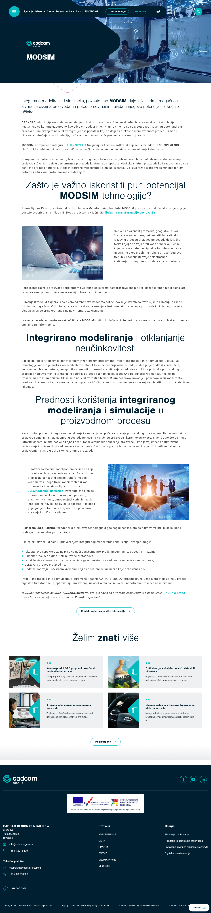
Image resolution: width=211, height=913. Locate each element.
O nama (50, 11)
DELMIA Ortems (107, 859)
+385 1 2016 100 (18, 850)
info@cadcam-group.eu (21, 844)
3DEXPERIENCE (107, 834)
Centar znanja (117, 11)
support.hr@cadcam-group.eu (25, 867)
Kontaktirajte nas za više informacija (103, 611)
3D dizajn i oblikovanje (177, 834)
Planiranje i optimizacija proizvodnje (184, 840)
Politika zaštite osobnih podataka (143, 906)
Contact (173, 906)
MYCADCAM (91, 11)
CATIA (68, 145)
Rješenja (28, 11)
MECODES (104, 866)
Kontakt (80, 11)
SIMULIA (80, 145)
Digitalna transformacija (177, 853)
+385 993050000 (18, 874)
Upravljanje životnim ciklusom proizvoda (186, 847)
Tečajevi (60, 11)
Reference (39, 11)
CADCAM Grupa (174, 592)
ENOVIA (103, 853)
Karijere (70, 11)
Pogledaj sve (103, 741)
